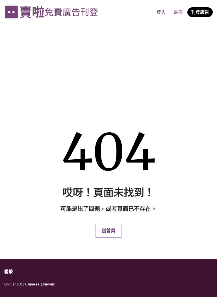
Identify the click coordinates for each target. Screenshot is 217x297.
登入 (161, 12)
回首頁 (108, 231)
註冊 (178, 12)
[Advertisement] (108, 69)
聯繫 (8, 271)
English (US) (14, 284)
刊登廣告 (200, 12)
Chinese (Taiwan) (40, 284)
